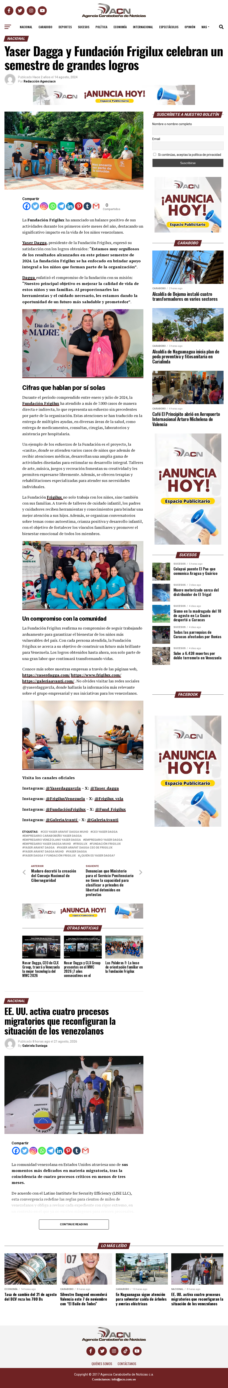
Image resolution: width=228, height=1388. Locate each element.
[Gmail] (96, 206)
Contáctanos (127, 1363)
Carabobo (45, 26)
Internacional (143, 26)
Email (156, 139)
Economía (120, 26)
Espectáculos (168, 26)
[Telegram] (61, 206)
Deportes (65, 26)
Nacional (26, 26)
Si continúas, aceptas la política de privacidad (189, 154)
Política (101, 26)
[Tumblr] (87, 206)
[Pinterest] (79, 206)
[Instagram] (44, 206)
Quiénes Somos (102, 1363)
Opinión (190, 26)
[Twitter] (35, 206)
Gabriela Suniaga (34, 1045)
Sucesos (83, 26)
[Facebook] (27, 206)
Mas (204, 26)
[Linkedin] (70, 206)
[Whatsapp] (53, 206)
